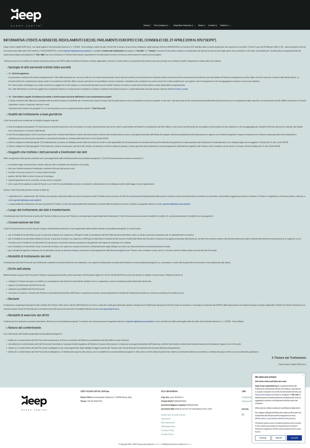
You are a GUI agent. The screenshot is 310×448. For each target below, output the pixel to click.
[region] (278, 408)
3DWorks (157, 444)
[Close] (302, 375)
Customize (262, 438)
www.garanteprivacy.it (109, 309)
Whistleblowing (168, 426)
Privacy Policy (167, 430)
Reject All (279, 438)
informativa (179, 89)
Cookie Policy (167, 434)
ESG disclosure (168, 422)
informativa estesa (267, 418)
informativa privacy (288, 418)
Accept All (294, 438)
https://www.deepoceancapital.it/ (268, 395)
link (183, 85)
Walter (189, 444)
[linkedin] (243, 414)
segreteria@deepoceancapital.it (77, 51)
